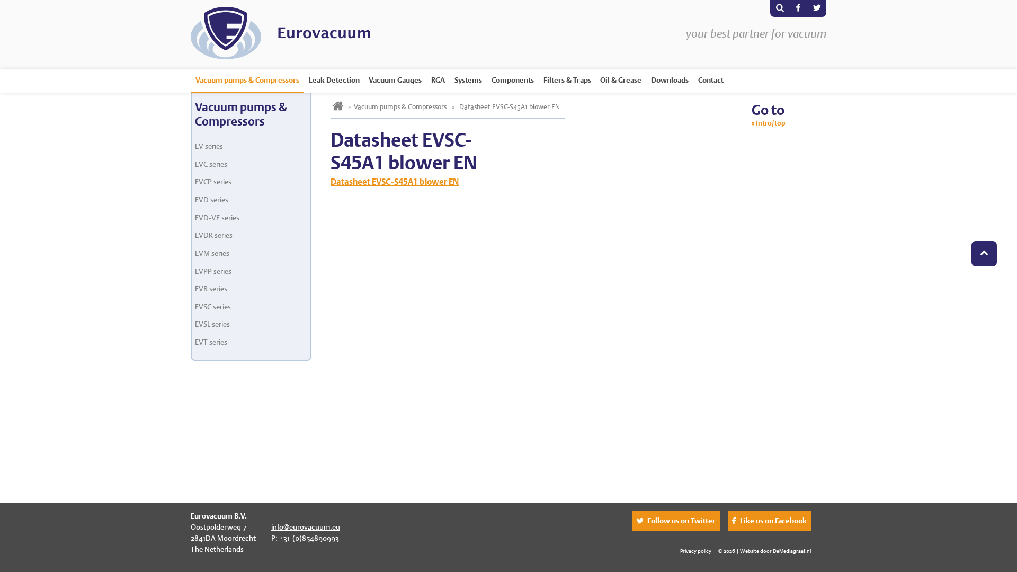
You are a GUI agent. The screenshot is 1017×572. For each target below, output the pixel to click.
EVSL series (212, 324)
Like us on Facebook (773, 520)
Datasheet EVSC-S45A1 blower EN (395, 182)
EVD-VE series (217, 217)
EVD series (211, 199)
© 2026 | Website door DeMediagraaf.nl (764, 551)
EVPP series (213, 271)
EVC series (211, 164)
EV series (209, 146)
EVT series (211, 342)
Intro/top (771, 123)
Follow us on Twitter (681, 520)
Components (513, 80)
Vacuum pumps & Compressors (247, 80)
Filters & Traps (567, 80)
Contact (711, 80)
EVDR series (214, 235)
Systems (468, 80)
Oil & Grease (620, 80)
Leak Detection (334, 80)
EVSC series (213, 306)
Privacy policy (695, 551)
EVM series (212, 253)
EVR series (211, 288)
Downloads (670, 80)
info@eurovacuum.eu (305, 527)
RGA (438, 80)
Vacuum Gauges (395, 80)
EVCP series (213, 181)
